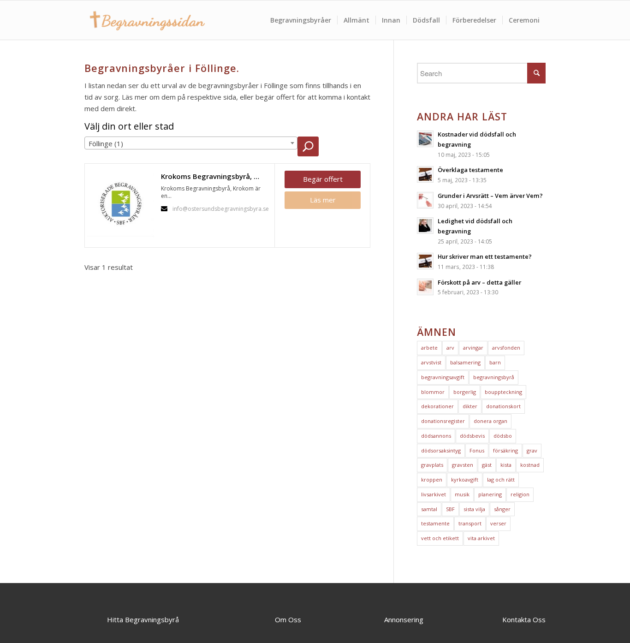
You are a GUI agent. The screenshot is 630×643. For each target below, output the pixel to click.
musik (462, 494)
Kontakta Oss (524, 619)
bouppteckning (503, 391)
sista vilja (474, 509)
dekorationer (437, 406)
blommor (433, 391)
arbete (429, 347)
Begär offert (323, 179)
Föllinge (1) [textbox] (106, 143)
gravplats (432, 464)
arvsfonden (506, 347)
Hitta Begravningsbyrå (143, 619)
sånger (502, 509)
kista (505, 464)
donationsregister (443, 420)
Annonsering (403, 619)
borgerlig (464, 391)
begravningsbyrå (493, 377)
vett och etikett (440, 538)
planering (490, 494)
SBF (450, 509)
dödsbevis (472, 435)
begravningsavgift (442, 377)
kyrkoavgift (464, 479)
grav (532, 450)
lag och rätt (501, 479)
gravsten (462, 464)
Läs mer (323, 199)
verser (498, 523)
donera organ (490, 420)
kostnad (530, 464)
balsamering (465, 362)
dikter (470, 406)
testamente (435, 523)
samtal (429, 509)
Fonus (477, 450)
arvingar (473, 347)
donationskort (503, 406)
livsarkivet (433, 494)
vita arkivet (481, 538)
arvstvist (431, 362)
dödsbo (502, 435)
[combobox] (190, 143)
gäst (487, 464)
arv (450, 347)
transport (469, 523)
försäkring (505, 450)
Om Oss (288, 619)
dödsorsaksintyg (441, 450)
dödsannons (436, 435)
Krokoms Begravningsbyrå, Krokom (215, 176)
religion (520, 494)
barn (495, 362)
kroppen (431, 479)
